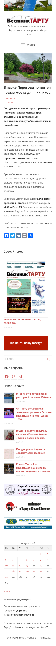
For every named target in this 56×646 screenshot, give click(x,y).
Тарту (10, 102)
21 (34, 571)
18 (13, 571)
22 (41, 571)
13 (27, 565)
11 (13, 565)
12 (20, 565)
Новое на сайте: (14, 386)
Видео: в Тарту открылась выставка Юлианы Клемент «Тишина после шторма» (32, 434)
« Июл (7, 591)
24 (6, 577)
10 (6, 565)
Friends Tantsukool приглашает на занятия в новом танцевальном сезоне (33, 468)
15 (41, 565)
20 (27, 571)
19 (20, 571)
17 (6, 571)
